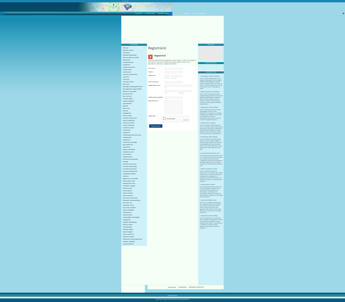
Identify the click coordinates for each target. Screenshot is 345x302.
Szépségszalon (127, 219)
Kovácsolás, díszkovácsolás (130, 171)
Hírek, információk (199, 13)
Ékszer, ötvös (126, 108)
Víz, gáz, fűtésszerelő (128, 244)
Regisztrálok (155, 126)
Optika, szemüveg (127, 195)
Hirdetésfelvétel (182, 287)
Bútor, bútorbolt (127, 96)
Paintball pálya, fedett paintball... (209, 137)
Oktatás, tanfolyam (128, 193)
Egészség (125, 106)
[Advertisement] (172, 29)
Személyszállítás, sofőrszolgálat (131, 217)
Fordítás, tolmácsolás (128, 125)
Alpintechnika (126, 60)
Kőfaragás (125, 161)
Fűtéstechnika (126, 130)
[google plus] (128, 1)
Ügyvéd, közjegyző (128, 232)
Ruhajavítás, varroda (128, 205)
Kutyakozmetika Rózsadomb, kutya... (210, 153)
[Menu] (343, 14)
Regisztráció (176, 13)
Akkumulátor (126, 52)
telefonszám (173, 78)
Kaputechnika (126, 147)
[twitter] (125, 1)
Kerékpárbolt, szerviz (128, 152)
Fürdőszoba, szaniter (128, 127)
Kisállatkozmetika (127, 157)
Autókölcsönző (127, 72)
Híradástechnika (127, 137)
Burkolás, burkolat (128, 94)
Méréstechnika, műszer (129, 183)
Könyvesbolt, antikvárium (130, 169)
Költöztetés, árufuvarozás (129, 164)
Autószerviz (126, 77)
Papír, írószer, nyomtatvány (130, 198)
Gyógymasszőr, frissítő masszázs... (210, 107)
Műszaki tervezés (127, 188)
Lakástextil (126, 176)
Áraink (186, 13)
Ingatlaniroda (126, 140)
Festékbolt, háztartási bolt (130, 118)
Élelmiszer (125, 111)
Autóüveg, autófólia (128, 81)
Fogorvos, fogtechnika (129, 120)
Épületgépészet (127, 113)
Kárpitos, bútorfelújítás (129, 149)
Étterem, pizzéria (127, 115)
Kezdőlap (138, 13)
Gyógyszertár (126, 132)
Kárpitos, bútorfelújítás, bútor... (209, 200)
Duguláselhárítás (127, 103)
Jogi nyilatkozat (172, 287)
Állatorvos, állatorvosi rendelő (131, 57)
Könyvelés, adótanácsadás (130, 166)
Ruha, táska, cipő (127, 203)
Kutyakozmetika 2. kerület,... (208, 184)
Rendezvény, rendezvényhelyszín (131, 200)
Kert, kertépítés (127, 154)
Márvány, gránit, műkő (129, 181)
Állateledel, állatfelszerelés (130, 55)
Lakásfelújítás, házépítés (129, 173)
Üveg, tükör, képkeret (128, 236)
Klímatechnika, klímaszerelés (130, 159)
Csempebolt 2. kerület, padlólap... (209, 215)
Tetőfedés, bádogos (128, 229)
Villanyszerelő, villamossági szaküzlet (132, 239)
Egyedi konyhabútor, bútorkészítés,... (210, 91)
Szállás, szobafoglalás (128, 210)
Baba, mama (126, 84)
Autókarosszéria (127, 69)
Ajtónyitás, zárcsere (128, 50)
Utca (166, 87)
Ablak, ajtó (125, 48)
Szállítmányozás (127, 212)
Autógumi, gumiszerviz (129, 67)
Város (166, 92)
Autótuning (126, 79)
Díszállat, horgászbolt (128, 101)
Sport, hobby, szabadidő (129, 207)
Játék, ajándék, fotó (128, 144)
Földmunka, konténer (128, 123)
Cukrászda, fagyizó (128, 98)
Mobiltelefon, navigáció (129, 186)
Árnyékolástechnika (128, 62)
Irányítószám (181, 92)
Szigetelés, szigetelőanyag (129, 222)
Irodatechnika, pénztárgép (130, 142)
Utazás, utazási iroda (128, 234)
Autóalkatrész (126, 65)
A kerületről (150, 13)
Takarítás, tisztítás (127, 224)
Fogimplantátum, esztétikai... (208, 123)
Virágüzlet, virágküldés (129, 241)
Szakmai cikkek (163, 13)
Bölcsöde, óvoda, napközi (129, 91)
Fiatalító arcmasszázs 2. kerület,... (209, 169)
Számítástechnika (127, 215)
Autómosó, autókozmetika (130, 74)
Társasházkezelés (127, 227)
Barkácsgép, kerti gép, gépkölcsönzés (132, 86)
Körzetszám (167, 78)
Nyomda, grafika (127, 190)
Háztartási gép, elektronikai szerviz (132, 135)
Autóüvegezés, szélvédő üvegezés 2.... (210, 76)
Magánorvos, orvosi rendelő (130, 178)
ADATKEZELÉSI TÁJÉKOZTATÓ (196, 287)
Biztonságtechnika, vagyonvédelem (132, 89)
